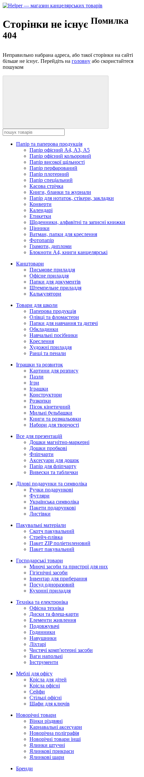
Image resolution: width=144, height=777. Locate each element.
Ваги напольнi (46, 656)
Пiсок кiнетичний (49, 407)
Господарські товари (39, 560)
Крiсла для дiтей (48, 679)
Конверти (40, 204)
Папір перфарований (53, 168)
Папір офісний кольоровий (60, 156)
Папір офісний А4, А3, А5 (59, 150)
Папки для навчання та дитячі (63, 323)
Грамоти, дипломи (50, 246)
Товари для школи (37, 305)
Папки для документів (55, 282)
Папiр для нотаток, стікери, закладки (71, 198)
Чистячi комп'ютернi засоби (61, 650)
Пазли (36, 376)
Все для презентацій (39, 436)
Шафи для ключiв (49, 703)
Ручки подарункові (51, 489)
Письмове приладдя (52, 269)
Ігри (34, 382)
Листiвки (40, 514)
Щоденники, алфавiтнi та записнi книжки (77, 222)
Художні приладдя (50, 347)
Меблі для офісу (34, 673)
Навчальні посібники (53, 335)
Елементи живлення (52, 620)
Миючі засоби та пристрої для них (68, 566)
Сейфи (37, 691)
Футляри (39, 495)
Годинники (42, 632)
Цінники (39, 228)
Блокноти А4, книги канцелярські (68, 252)
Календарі (41, 210)
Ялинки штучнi (47, 745)
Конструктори (45, 395)
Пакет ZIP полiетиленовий (59, 543)
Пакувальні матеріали (41, 525)
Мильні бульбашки (50, 413)
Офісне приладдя (49, 276)
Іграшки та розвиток (39, 364)
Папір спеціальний (51, 180)
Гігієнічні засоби (48, 572)
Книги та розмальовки (55, 419)
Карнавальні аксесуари (55, 727)
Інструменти (43, 662)
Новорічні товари (36, 715)
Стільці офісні (45, 697)
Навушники (43, 638)
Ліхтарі (37, 644)
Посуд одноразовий (51, 584)
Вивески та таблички (53, 472)
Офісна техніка (46, 608)
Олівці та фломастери (54, 317)
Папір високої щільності (57, 162)
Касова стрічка (46, 186)
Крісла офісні (44, 685)
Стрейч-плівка (46, 537)
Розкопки (40, 401)
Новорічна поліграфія (54, 733)
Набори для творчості (54, 425)
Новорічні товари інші (55, 739)
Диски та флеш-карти (54, 614)
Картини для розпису (53, 370)
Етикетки (40, 216)
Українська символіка (54, 502)
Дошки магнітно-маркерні (59, 442)
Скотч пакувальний (51, 531)
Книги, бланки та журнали (60, 192)
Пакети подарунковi (52, 508)
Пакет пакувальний (51, 549)
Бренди (24, 768)
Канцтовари (30, 263)
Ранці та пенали (47, 353)
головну (81, 61)
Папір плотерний (49, 174)
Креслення (41, 341)
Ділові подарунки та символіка (51, 483)
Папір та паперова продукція (49, 144)
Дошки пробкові (48, 448)
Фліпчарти (41, 454)
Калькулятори (45, 294)
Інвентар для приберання (58, 578)
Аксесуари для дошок (54, 460)
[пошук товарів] (56, 102)
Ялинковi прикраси (51, 751)
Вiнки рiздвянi (46, 721)
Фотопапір (41, 240)
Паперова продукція (52, 311)
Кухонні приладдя (50, 590)
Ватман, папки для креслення (63, 234)
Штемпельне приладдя (55, 288)
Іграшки (38, 389)
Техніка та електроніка (42, 602)
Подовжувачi (44, 626)
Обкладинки (43, 329)
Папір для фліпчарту (52, 466)
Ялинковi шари (46, 757)
